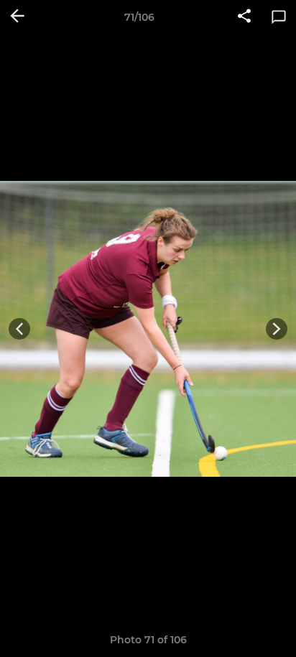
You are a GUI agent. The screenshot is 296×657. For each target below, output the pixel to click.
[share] (244, 17)
